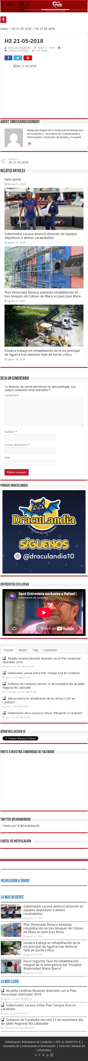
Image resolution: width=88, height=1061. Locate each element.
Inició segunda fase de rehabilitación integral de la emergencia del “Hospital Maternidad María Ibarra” (52, 964)
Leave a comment (18, 50)
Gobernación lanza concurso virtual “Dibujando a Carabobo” (45, 713)
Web (7, 457)
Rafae (11, 19)
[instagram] (52, 1055)
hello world (13, 179)
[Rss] (35, 1055)
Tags (35, 650)
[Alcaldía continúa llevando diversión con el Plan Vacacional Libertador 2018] (4, 658)
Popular (9, 650)
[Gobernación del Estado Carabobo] (44, 6)
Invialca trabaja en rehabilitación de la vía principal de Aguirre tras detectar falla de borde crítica (42, 353)
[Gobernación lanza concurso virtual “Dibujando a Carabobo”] (4, 713)
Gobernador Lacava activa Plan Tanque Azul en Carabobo (44, 673)
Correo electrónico (17, 444)
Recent (23, 650)
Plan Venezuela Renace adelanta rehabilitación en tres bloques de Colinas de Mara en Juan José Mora (43, 294)
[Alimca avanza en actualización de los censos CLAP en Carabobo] (4, 698)
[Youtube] (47, 1055)
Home (4, 28)
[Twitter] (43, 1055)
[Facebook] (39, 1055)
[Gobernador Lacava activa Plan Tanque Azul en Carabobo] (4, 672)
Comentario (12, 395)
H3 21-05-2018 (21, 28)
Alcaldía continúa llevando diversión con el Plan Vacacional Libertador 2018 (39, 992)
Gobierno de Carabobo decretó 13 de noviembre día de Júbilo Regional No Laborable (42, 1021)
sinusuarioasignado (19, 47)
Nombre (11, 432)
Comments (50, 650)
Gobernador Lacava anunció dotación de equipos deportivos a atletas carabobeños (41, 236)
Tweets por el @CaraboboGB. (21, 825)
